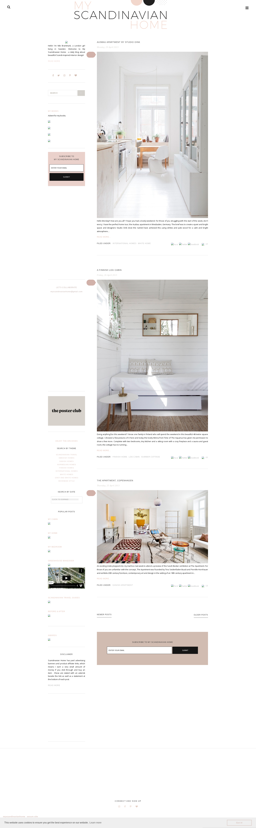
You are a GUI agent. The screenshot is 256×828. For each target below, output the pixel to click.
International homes (67, 471)
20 (207, 457)
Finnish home (120, 457)
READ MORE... (104, 237)
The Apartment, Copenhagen (115, 480)
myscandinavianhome (14, 816)
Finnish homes (66, 468)
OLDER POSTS (201, 615)
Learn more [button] (95, 822)
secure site (32, 816)
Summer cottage (150, 457)
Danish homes (66, 461)
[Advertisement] (66, 235)
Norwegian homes (66, 464)
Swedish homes (66, 458)
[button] (91, 55)
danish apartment (123, 585)
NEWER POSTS (104, 615)
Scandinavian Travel (66, 455)
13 (207, 586)
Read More (54, 61)
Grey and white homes (66, 478)
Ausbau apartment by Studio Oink (118, 42)
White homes (66, 474)
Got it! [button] (239, 822)
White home (144, 243)
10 (207, 244)
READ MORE (54, 685)
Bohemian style (67, 481)
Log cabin (134, 457)
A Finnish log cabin (109, 270)
